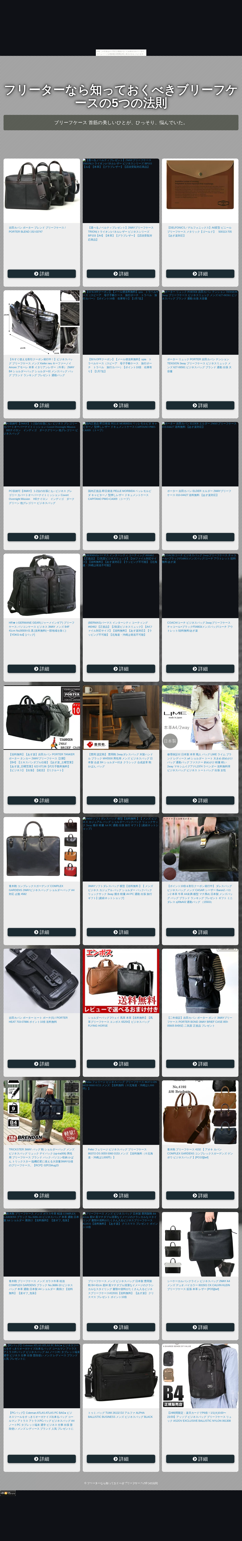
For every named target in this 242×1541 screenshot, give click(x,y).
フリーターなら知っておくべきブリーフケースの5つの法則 (121, 96)
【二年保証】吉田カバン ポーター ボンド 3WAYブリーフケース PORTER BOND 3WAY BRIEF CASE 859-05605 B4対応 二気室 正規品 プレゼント (199, 1021)
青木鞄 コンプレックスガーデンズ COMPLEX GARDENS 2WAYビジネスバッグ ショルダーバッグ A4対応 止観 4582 (41, 890)
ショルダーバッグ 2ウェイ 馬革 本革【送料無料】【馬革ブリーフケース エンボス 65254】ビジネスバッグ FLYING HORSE (120, 1021)
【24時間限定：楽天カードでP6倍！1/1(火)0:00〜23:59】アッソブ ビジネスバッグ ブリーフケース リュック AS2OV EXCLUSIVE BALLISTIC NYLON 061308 (199, 1416)
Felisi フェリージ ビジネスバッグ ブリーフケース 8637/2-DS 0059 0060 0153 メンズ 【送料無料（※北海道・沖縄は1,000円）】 (120, 1153)
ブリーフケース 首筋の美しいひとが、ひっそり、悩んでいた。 (121, 122)
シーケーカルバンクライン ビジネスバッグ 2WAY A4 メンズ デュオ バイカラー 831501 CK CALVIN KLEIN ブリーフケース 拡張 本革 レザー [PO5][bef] (198, 1285)
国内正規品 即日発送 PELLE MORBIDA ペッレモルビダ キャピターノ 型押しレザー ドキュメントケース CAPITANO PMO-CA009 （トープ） (119, 494)
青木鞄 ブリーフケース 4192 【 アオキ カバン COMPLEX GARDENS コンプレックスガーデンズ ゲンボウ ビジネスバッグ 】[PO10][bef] (200, 1153)
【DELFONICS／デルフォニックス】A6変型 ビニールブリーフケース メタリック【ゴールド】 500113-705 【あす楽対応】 (200, 231)
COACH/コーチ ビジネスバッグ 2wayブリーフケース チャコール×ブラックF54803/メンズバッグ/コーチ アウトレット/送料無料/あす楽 (200, 626)
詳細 (43, 273)
